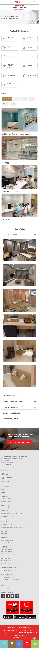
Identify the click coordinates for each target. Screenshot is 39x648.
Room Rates (4, 510)
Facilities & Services (6, 501)
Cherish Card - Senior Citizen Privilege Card (13, 527)
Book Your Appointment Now (19, 442)
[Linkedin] (17, 596)
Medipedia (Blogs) (6, 543)
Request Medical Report (8, 516)
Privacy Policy (11, 627)
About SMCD (5, 487)
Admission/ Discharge (7, 508)
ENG (24, 2)
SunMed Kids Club (6, 524)
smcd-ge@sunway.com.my (10, 588)
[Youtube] (12, 596)
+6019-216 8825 (7, 563)
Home (3, 19)
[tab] (7, 99)
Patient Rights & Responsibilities (10, 519)
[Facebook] (3, 596)
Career (3, 492)
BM (35, 2)
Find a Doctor (5, 484)
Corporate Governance (25, 627)
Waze (6, 474)
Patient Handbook (6, 522)
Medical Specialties (6, 498)
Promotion (4, 533)
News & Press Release (7, 540)
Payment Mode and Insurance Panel (11, 513)
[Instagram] (8, 596)
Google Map (8, 478)
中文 (29, 2)
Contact (3, 489)
